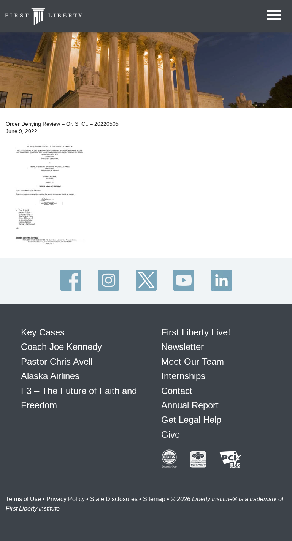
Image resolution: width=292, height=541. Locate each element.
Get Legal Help (191, 419)
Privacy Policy (65, 499)
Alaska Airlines (50, 376)
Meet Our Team (192, 361)
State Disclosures (114, 499)
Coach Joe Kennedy (61, 347)
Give (170, 434)
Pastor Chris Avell (56, 361)
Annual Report (190, 405)
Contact (176, 391)
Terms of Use (23, 499)
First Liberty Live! (195, 332)
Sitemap (154, 499)
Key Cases (43, 332)
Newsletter (182, 347)
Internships (183, 376)
